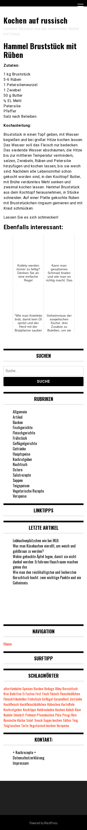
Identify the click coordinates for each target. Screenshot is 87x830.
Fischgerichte (22, 427)
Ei (24, 693)
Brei (6, 693)
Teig (75, 720)
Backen (18, 422)
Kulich (70, 709)
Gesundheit (61, 699)
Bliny (58, 688)
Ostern (18, 469)
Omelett (18, 715)
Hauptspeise (21, 454)
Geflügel (47, 699)
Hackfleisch (11, 704)
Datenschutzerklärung (28, 758)
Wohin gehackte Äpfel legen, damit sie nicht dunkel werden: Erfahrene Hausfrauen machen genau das (45, 562)
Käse (78, 709)
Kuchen (60, 709)
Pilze (58, 715)
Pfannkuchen (45, 715)
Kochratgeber (22, 459)
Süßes (67, 720)
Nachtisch (20, 464)
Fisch (45, 693)
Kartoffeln (67, 704)
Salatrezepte (22, 475)
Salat (29, 720)
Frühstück (20, 438)
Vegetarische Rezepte (28, 491)
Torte (25, 725)
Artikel (18, 417)
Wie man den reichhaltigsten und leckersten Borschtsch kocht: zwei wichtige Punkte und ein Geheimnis (47, 577)
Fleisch (54, 693)
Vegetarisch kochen (42, 725)
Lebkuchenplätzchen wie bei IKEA (36, 540)
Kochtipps (29, 709)
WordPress (51, 822)
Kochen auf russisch (35, 20)
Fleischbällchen (70, 693)
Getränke (19, 448)
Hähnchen (53, 704)
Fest (38, 693)
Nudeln (8, 715)
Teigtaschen (11, 725)
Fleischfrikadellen (15, 699)
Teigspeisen (21, 485)
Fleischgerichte (24, 433)
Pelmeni (30, 715)
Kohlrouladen (45, 709)
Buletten (16, 693)
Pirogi (66, 715)
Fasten (30, 693)
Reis (74, 715)
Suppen (18, 480)
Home (7, 644)
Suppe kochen (52, 720)
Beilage (49, 688)
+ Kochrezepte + (24, 752)
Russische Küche (14, 720)
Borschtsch (70, 688)
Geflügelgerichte (25, 443)
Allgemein (20, 412)
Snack (38, 720)
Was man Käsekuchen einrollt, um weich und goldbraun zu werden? (44, 548)
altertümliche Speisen (18, 688)
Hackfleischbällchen (33, 704)
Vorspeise (19, 496)
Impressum (21, 763)
